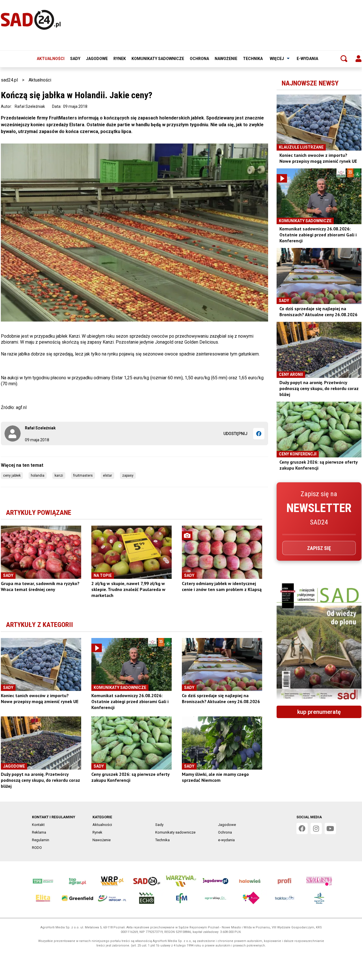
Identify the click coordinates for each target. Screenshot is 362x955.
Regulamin (40, 840)
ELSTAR (107, 476)
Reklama (39, 832)
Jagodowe (97, 58)
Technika (253, 58)
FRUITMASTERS (83, 476)
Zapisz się (319, 548)
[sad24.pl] (31, 20)
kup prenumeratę (319, 711)
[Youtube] (330, 828)
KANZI (59, 476)
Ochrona (199, 58)
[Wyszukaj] (344, 58)
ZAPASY (127, 476)
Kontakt (38, 825)
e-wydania (307, 58)
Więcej (277, 58)
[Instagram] (316, 828)
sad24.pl (9, 80)
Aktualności (50, 58)
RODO (37, 847)
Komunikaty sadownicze (158, 58)
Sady (75, 58)
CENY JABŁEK (12, 476)
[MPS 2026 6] (319, 642)
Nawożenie (226, 58)
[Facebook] (258, 433)
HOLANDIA (37, 476)
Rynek (119, 58)
